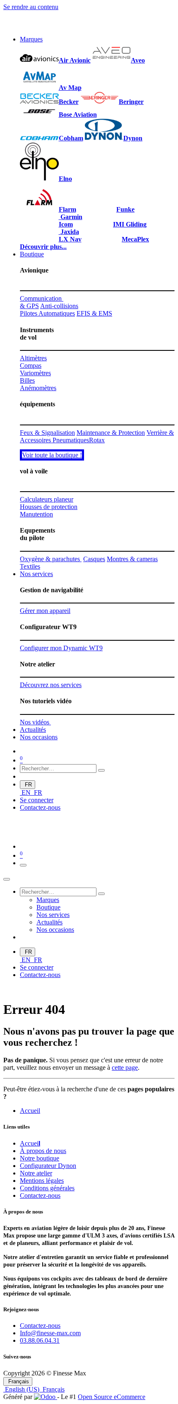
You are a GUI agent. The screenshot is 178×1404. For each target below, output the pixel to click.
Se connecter (36, 799)
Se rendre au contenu (30, 6)
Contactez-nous (40, 807)
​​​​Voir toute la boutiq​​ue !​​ (52, 454)
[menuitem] (31, 39)
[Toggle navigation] (23, 865)
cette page (125, 1067)
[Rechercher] (101, 770)
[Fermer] (6, 879)
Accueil (30, 1110)
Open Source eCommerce (111, 1396)
